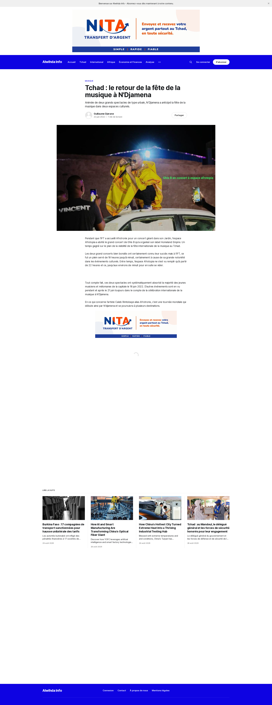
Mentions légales (160, 690)
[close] (268, 3)
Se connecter (203, 62)
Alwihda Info (52, 62)
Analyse (150, 62)
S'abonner (221, 62)
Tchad (82, 62)
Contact (122, 690)
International (96, 62)
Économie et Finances (130, 62)
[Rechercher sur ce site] (191, 62)
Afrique (111, 62)
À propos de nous (139, 690)
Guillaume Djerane (104, 113)
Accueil (72, 62)
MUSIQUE (89, 81)
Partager (179, 115)
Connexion (108, 690)
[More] (159, 62)
